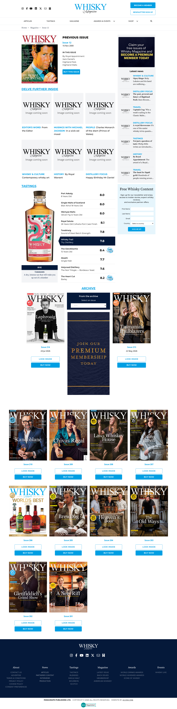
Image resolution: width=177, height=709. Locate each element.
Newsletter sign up (143, 12)
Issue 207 (149, 464)
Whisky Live (161, 672)
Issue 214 (45, 347)
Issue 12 (66, 42)
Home (24, 28)
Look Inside (45, 359)
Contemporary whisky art (35, 177)
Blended (74, 675)
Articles (28, 21)
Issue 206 (28, 540)
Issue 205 (68, 540)
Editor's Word (31, 127)
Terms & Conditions (16, 678)
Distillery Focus (96, 174)
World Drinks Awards (132, 672)
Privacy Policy (16, 681)
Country (127, 223)
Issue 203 (149, 540)
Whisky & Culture (33, 174)
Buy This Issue (71, 72)
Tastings (51, 21)
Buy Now (45, 365)
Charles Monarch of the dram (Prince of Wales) (100, 131)
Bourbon (74, 681)
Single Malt (74, 678)
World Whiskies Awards (132, 675)
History (59, 174)
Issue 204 (108, 540)
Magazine (74, 21)
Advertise (16, 675)
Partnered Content (45, 675)
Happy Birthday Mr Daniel (100, 177)
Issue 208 (108, 464)
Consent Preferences (16, 687)
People (90, 127)
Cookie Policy (16, 684)
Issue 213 (131, 347)
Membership (103, 678)
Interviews (45, 678)
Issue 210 (28, 464)
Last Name (126, 214)
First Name (126, 209)
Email (128, 218)
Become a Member (143, 5)
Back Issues (103, 675)
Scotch (74, 684)
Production (45, 681)
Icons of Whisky (132, 678)
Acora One (128, 700)
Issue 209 (68, 464)
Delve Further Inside (40, 89)
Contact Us (16, 672)
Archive (88, 288)
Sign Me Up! (136, 229)
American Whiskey (103, 681)
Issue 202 (28, 616)
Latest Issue (103, 672)
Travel (137, 107)
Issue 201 (68, 616)
